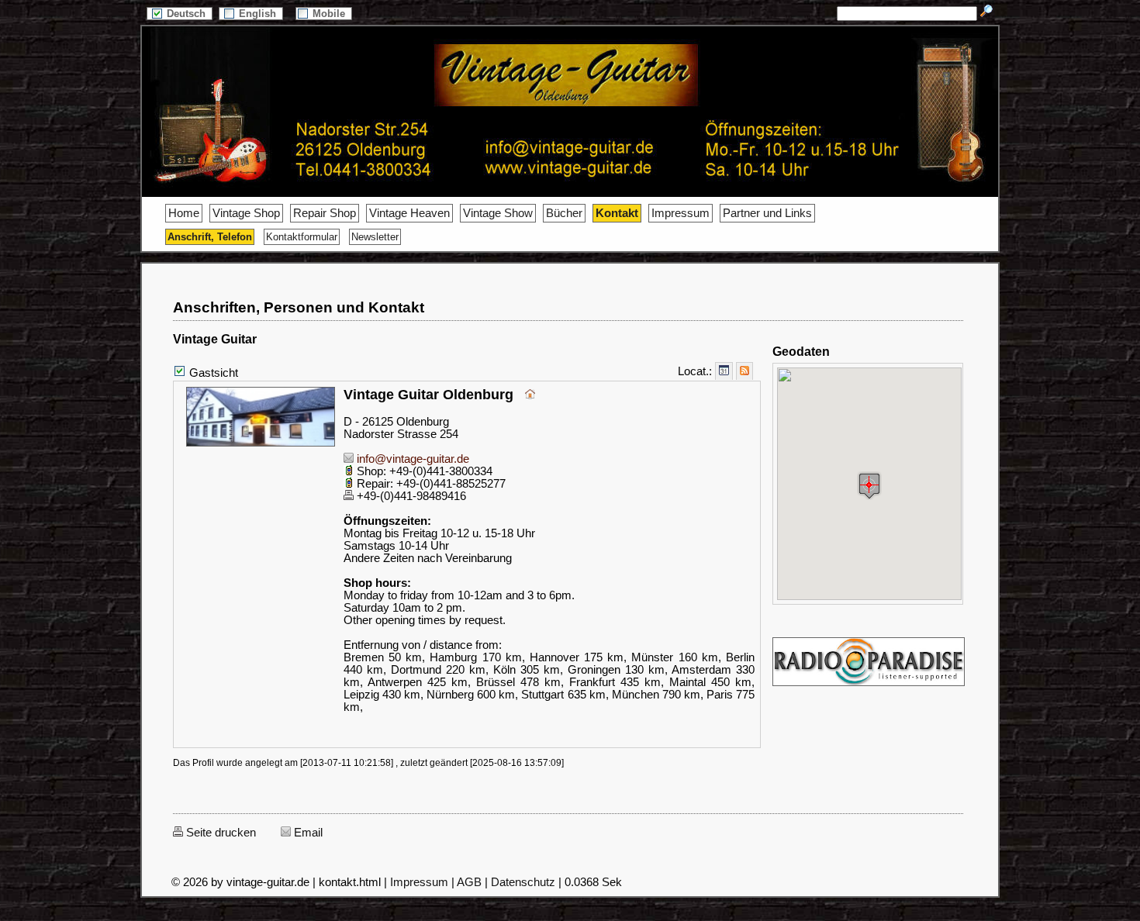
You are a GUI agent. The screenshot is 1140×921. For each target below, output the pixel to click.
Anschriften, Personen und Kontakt (298, 307)
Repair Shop (324, 213)
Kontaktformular (301, 237)
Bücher (564, 213)
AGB (469, 882)
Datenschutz (523, 882)
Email (307, 832)
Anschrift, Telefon (210, 237)
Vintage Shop (246, 213)
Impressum (680, 213)
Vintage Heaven (409, 213)
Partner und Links (767, 213)
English (259, 13)
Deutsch (188, 13)
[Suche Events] (724, 371)
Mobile (330, 13)
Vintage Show (498, 213)
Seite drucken (219, 832)
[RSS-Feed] (744, 371)
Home (183, 213)
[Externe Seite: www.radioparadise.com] (868, 686)
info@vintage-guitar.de (411, 459)
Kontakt (617, 213)
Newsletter (375, 237)
